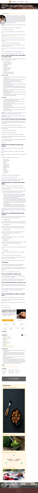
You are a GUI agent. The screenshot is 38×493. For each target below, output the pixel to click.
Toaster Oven (5, 332)
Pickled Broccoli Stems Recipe (9, 434)
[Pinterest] (20, 490)
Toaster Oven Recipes (4, 4)
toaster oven (13, 315)
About (26, 1)
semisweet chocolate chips (9, 345)
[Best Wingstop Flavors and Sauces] (14, 465)
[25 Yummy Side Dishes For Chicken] (14, 432)
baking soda (7, 343)
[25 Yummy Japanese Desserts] (14, 479)
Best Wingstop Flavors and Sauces (10, 452)
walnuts (6, 346)
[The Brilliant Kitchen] (10, 1)
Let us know (13, 379)
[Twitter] (17, 490)
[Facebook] (19, 490)
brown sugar (7, 337)
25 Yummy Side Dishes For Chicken (10, 387)
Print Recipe (8, 320)
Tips (19, 1)
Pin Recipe (20, 320)
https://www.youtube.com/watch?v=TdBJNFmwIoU (10, 366)
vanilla (6, 340)
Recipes (21, 1)
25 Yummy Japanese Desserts (9, 468)
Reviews (14, 1)
